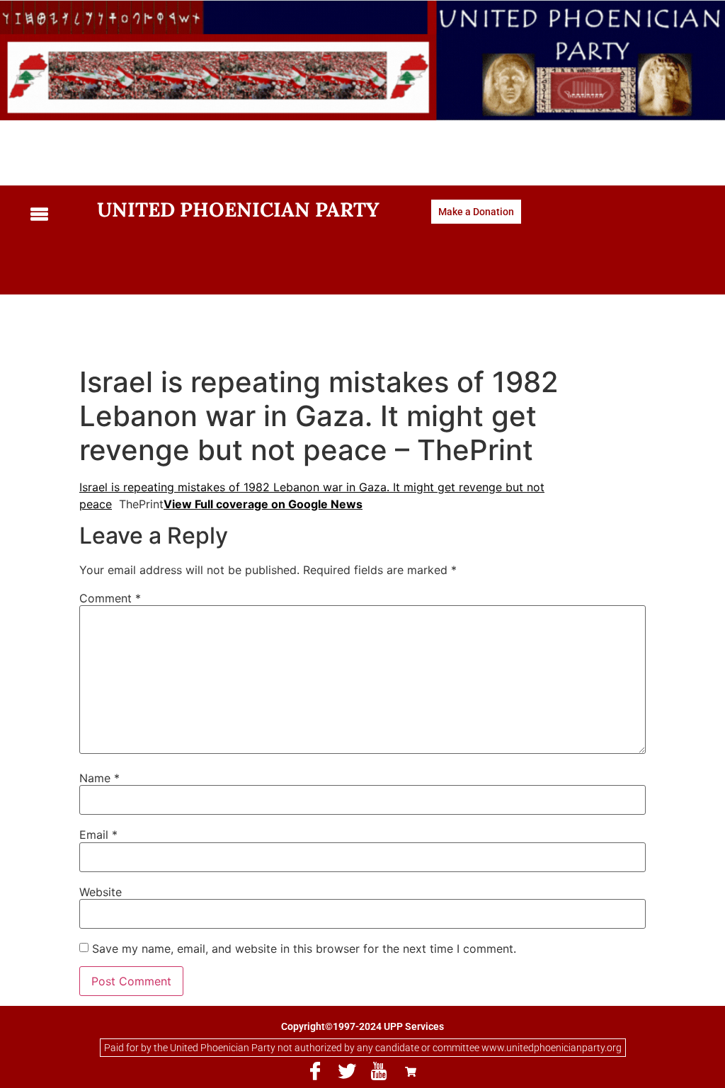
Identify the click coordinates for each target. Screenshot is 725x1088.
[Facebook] (315, 1071)
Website (100, 892)
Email (98, 834)
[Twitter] (347, 1071)
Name (99, 778)
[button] (53, 215)
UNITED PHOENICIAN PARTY (238, 209)
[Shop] (410, 1071)
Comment (110, 598)
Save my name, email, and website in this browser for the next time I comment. (304, 948)
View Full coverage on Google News (263, 504)
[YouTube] (378, 1071)
